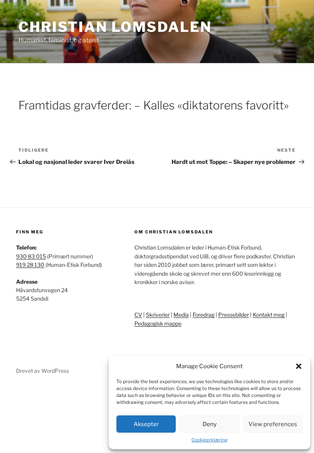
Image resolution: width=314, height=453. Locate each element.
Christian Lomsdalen (115, 26)
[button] (299, 366)
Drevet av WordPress (42, 370)
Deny (210, 424)
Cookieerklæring (209, 440)
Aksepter (146, 424)
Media (181, 314)
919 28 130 (30, 264)
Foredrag (203, 314)
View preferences (273, 424)
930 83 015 (31, 256)
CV (138, 314)
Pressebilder (233, 314)
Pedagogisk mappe (158, 323)
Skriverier (158, 314)
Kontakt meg (269, 314)
